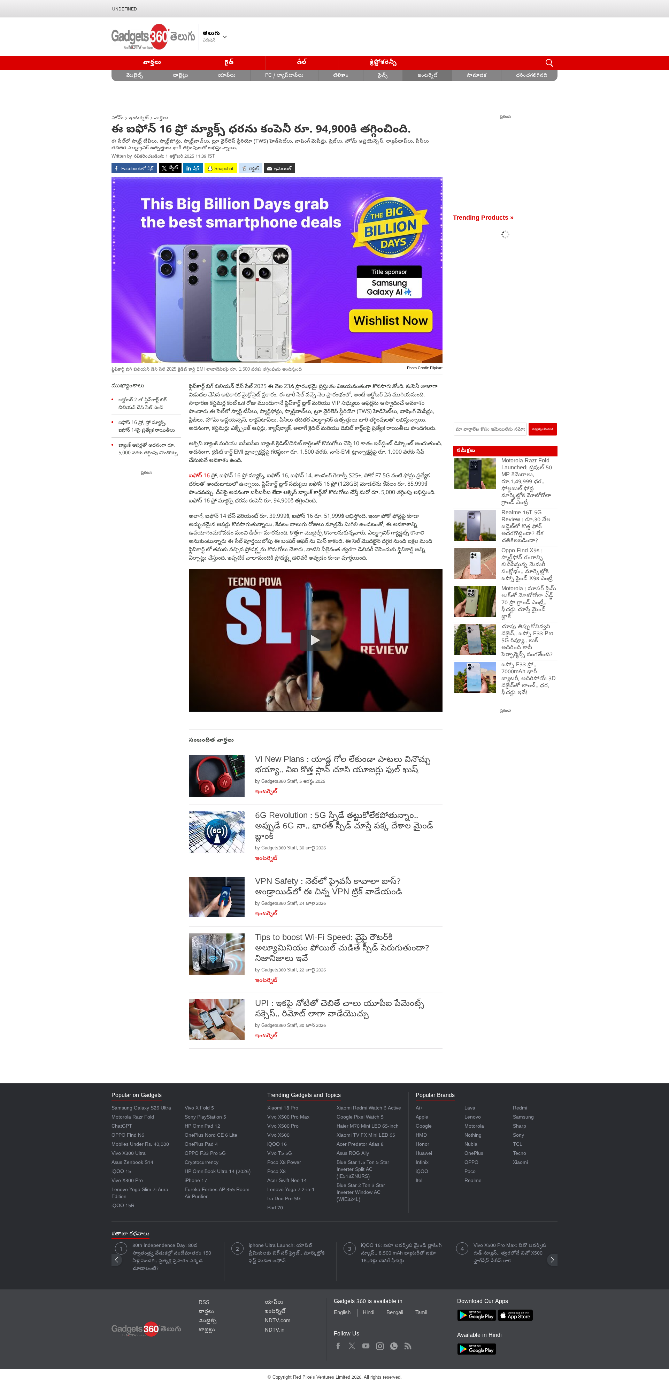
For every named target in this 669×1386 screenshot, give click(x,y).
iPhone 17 (196, 1181)
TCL (517, 1145)
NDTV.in (274, 1330)
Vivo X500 (278, 1136)
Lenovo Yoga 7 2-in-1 (291, 1190)
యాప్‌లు (227, 76)
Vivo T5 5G (279, 1154)
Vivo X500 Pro (283, 1126)
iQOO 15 (121, 1172)
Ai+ (419, 1108)
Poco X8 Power (284, 1163)
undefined (124, 9)
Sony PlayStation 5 (205, 1117)
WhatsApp (394, 1345)
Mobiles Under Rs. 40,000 (140, 1145)
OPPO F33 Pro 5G (205, 1154)
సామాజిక (476, 76)
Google (424, 1126)
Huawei (424, 1154)
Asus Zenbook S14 (132, 1163)
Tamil (421, 1313)
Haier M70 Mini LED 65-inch (368, 1126)
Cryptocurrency (201, 1163)
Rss (407, 1345)
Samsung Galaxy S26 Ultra (141, 1108)
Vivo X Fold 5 (199, 1108)
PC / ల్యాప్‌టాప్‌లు (284, 76)
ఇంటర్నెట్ (427, 76)
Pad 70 (275, 1208)
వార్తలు (152, 63)
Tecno (519, 1154)
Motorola (474, 1126)
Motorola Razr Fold (133, 1117)
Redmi (520, 1108)
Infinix (422, 1163)
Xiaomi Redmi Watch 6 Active (369, 1108)
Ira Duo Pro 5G (284, 1199)
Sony (518, 1136)
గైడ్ (228, 63)
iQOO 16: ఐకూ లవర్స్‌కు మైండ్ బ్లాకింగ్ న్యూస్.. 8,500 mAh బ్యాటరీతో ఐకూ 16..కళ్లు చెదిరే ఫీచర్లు (401, 1254)
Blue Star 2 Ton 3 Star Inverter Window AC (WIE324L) (361, 1193)
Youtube (366, 1345)
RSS (204, 1303)
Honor (422, 1145)
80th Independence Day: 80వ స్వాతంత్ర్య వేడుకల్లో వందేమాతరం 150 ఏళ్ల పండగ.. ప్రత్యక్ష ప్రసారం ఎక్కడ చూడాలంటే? (171, 1257)
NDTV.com (278, 1321)
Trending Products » (483, 218)
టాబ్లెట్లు (180, 76)
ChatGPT (122, 1126)
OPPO (471, 1163)
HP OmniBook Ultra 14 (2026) (218, 1172)
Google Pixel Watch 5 (360, 1117)
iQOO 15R (123, 1206)
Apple (422, 1117)
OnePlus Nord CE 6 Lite (211, 1136)
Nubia (470, 1145)
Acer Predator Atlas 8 (360, 1145)
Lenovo (472, 1117)
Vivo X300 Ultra (129, 1154)
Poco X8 (276, 1172)
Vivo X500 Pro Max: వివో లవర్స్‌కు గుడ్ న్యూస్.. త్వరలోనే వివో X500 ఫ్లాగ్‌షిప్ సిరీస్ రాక (510, 1254)
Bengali (394, 1313)
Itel (419, 1181)
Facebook (338, 1345)
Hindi (368, 1313)
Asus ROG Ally (353, 1154)
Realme (473, 1181)
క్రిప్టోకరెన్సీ (383, 63)
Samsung (523, 1117)
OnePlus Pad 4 (201, 1145)
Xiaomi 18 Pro (282, 1108)
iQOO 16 (277, 1145)
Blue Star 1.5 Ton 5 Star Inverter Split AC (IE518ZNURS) (363, 1170)
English (342, 1313)
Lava (469, 1108)
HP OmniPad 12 (202, 1126)
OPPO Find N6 (128, 1136)
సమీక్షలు (465, 451)
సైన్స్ (383, 76)
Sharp (519, 1126)
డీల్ (302, 63)
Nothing (473, 1136)
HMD (421, 1136)
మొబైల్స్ (134, 76)
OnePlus (473, 1154)
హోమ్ (118, 118)
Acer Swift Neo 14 (287, 1181)
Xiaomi (520, 1163)
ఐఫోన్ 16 (200, 475)
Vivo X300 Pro (127, 1181)
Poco (470, 1172)
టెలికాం (340, 76)
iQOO (422, 1172)
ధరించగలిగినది (531, 76)
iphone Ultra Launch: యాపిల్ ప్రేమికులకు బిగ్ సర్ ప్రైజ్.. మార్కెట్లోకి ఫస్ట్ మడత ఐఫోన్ (287, 1254)
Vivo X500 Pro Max (288, 1117)
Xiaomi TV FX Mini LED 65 (366, 1136)
